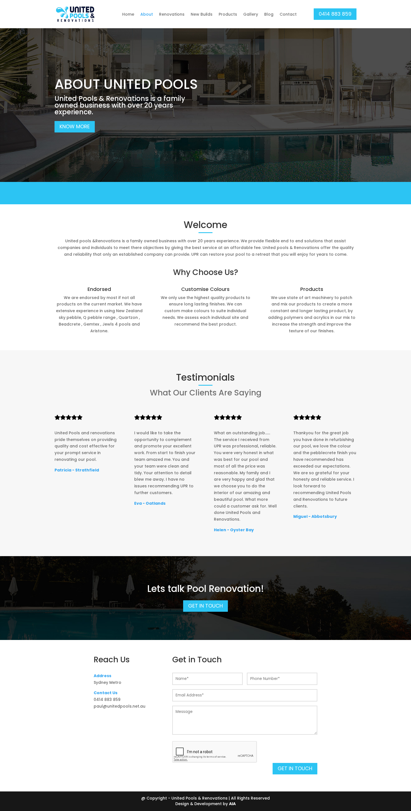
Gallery (250, 14)
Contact (288, 14)
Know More (75, 126)
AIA (232, 804)
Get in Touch (205, 605)
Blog (268, 14)
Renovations (172, 14)
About (146, 14)
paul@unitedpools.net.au (119, 706)
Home (128, 14)
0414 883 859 (335, 13)
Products (228, 14)
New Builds (201, 14)
